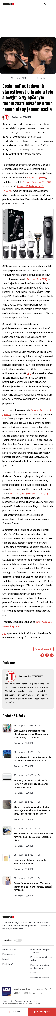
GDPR (33, 973)
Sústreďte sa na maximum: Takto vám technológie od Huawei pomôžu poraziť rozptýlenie (33, 886)
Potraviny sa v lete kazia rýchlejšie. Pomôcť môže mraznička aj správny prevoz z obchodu (31, 784)
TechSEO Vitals (34, 1004)
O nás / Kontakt (9, 949)
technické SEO (10, 1004)
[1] (28, 373)
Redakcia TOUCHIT (21, 117)
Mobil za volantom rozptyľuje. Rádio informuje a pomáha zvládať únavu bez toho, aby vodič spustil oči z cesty (32, 810)
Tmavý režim (8, 940)
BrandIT (6, 959)
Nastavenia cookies (39, 978)
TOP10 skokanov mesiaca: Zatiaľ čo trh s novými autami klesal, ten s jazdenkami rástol (33, 837)
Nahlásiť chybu (42, 649)
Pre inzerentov (9, 954)
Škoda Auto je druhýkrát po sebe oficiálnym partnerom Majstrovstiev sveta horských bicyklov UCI (31, 734)
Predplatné (7, 964)
